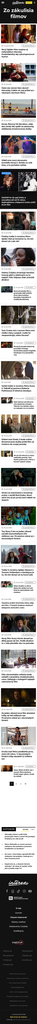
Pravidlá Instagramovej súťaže (17, 996)
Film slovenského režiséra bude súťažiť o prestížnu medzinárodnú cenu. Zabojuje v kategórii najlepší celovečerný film (18, 678)
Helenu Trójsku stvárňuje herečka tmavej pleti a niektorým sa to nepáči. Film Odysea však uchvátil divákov (18, 276)
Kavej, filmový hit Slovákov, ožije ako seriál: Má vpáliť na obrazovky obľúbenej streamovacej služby (18, 126)
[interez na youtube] (30, 890)
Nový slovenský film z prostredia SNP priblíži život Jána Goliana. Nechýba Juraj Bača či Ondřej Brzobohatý (23, 295)
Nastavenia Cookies (18, 926)
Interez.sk (7, 951)
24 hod (25, 829)
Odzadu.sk (27, 955)
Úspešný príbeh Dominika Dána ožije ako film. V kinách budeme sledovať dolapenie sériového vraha (18, 605)
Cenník (18, 913)
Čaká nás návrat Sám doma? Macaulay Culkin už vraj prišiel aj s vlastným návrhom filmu (18, 90)
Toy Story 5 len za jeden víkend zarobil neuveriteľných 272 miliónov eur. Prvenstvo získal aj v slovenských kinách (18, 535)
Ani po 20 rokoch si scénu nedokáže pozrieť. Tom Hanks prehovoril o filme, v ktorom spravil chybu (24, 458)
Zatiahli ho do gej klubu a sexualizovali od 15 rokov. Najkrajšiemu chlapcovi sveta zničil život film (18, 201)
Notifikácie (19, 931)
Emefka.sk (27, 960)
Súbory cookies (18, 922)
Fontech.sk (8, 964)
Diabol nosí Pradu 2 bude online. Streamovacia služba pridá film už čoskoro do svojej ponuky (18, 441)
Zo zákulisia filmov (28, 46)
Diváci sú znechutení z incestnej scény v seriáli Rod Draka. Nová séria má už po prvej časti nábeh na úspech (18, 496)
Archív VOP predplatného (18, 992)
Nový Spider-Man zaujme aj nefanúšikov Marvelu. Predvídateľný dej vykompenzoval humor (18, 53)
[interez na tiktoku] (18, 890)
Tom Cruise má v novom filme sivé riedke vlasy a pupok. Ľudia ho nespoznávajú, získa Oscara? (18, 332)
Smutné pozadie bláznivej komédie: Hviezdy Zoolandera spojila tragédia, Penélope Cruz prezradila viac (25, 350)
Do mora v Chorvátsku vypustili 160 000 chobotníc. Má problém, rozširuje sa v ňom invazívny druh (20, 856)
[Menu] (3, 2)
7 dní (32, 829)
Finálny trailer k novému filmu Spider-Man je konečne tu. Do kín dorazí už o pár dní (17, 238)
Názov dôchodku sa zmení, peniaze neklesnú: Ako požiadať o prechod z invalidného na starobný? (18, 846)
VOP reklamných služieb (17, 983)
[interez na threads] (12, 890)
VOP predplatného (17, 987)
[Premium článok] (6, 173)
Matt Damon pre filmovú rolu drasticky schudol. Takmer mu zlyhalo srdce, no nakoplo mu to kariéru (24, 405)
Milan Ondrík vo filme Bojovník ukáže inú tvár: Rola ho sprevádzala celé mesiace (23, 589)
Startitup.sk (27, 951)
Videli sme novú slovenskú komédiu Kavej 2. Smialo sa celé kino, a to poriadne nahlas (17, 162)
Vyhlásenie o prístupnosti (18, 1005)
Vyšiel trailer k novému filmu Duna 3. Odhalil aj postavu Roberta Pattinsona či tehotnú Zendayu (18, 388)
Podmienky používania (17, 974)
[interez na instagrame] (24, 890)
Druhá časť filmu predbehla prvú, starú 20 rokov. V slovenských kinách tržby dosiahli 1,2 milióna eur (17, 755)
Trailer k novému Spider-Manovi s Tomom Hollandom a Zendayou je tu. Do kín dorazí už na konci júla (18, 572)
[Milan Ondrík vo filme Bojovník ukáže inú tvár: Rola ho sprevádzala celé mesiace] (7, 584)
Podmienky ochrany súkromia (17, 978)
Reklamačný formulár (17, 1001)
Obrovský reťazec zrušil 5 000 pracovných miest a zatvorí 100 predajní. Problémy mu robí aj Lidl (20, 836)
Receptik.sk (8, 955)
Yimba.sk (7, 960)
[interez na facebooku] (7, 890)
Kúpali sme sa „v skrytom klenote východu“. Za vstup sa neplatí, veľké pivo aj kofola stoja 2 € (18, 866)
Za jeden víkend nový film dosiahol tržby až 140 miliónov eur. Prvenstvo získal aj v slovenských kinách (18, 716)
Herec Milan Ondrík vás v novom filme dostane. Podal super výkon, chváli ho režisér (24, 773)
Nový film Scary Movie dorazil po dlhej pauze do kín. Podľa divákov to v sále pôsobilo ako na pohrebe (18, 640)
